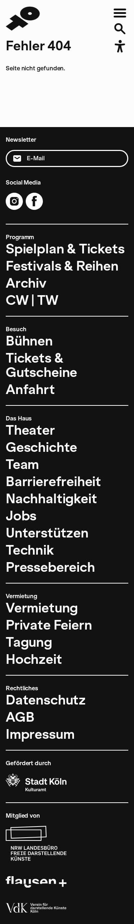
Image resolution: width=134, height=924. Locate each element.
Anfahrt (30, 389)
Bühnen (29, 341)
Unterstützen (47, 533)
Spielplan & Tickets (65, 249)
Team (22, 464)
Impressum (40, 734)
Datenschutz (46, 700)
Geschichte (41, 447)
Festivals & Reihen (62, 266)
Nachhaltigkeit (51, 498)
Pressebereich (50, 567)
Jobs (21, 516)
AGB (20, 717)
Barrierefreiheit (53, 481)
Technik (30, 550)
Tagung (29, 642)
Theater (30, 430)
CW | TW (32, 300)
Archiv (26, 283)
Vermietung (42, 608)
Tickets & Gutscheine (41, 365)
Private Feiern (49, 625)
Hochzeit (34, 659)
